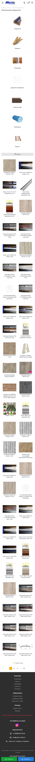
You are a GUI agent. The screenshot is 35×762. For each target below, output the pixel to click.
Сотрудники (17, 684)
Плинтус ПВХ (17, 107)
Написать (10, 759)
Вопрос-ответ (17, 708)
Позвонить (27, 759)
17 (24, 668)
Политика (17, 689)
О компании (17, 679)
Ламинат (17, 48)
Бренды (17, 711)
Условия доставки (17, 698)
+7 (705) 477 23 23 (19, 733)
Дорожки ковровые (17, 87)
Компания (17, 676)
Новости (17, 681)
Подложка (17, 127)
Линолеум (17, 68)
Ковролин (17, 28)
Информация (17, 693)
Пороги (17, 146)
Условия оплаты (17, 696)
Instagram (17, 725)
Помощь (17, 705)
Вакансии (17, 686)
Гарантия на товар (17, 701)
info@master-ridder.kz (19, 737)
